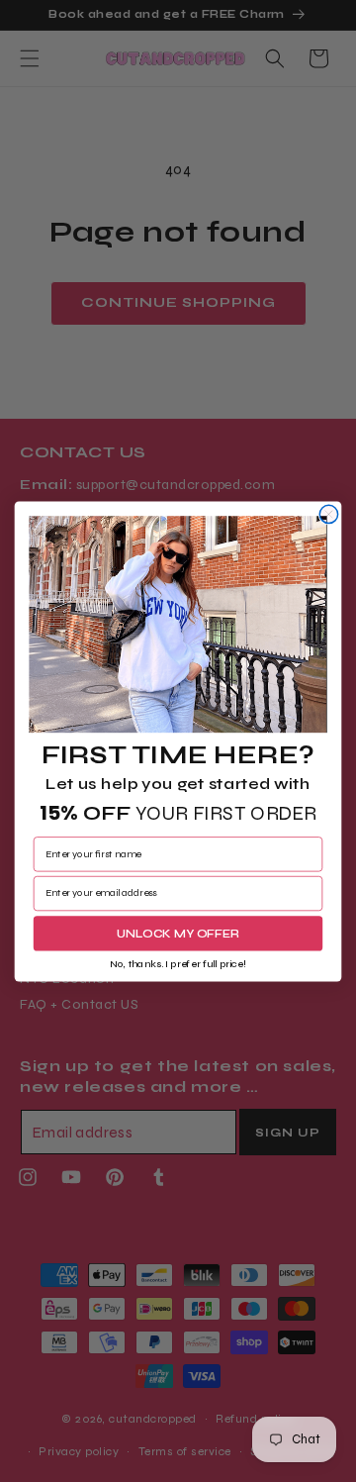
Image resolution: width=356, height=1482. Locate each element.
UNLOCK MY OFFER (178, 932)
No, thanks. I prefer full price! (177, 963)
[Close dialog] (328, 514)
